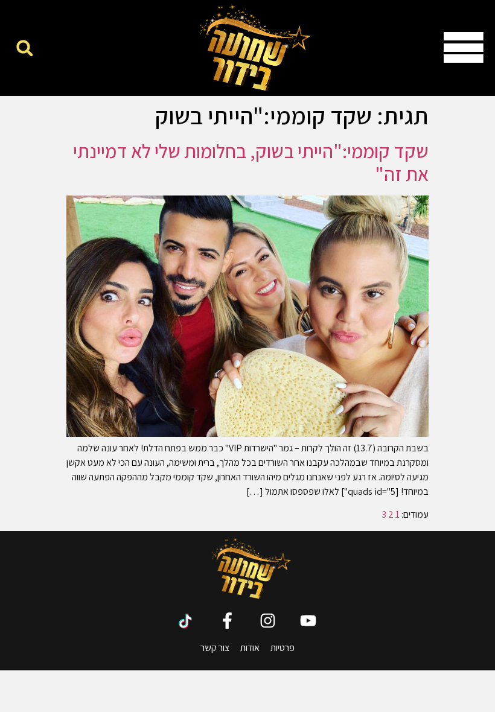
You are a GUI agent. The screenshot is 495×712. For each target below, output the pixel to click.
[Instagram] (268, 620)
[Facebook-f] (227, 620)
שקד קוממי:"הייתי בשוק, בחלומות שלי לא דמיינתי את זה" (251, 162)
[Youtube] (308, 620)
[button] (24, 48)
